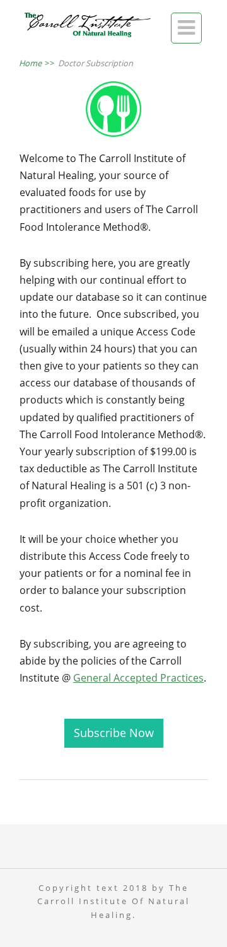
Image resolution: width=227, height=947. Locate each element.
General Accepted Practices (138, 678)
